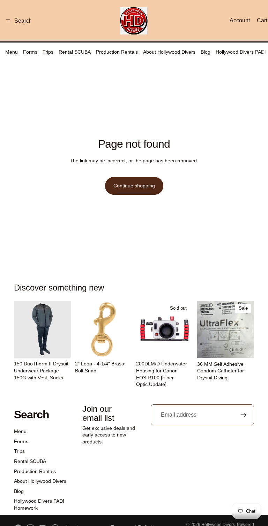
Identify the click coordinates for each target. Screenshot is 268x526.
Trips (48, 52)
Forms (30, 52)
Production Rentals (117, 52)
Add (249, 347)
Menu (11, 52)
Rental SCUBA (75, 52)
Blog (205, 52)
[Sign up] (243, 415)
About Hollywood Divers (169, 52)
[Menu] (8, 21)
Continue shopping (134, 185)
